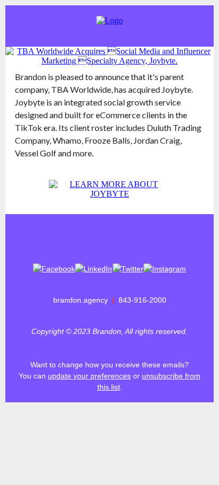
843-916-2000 (142, 300)
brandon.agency (80, 300)
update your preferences (89, 376)
